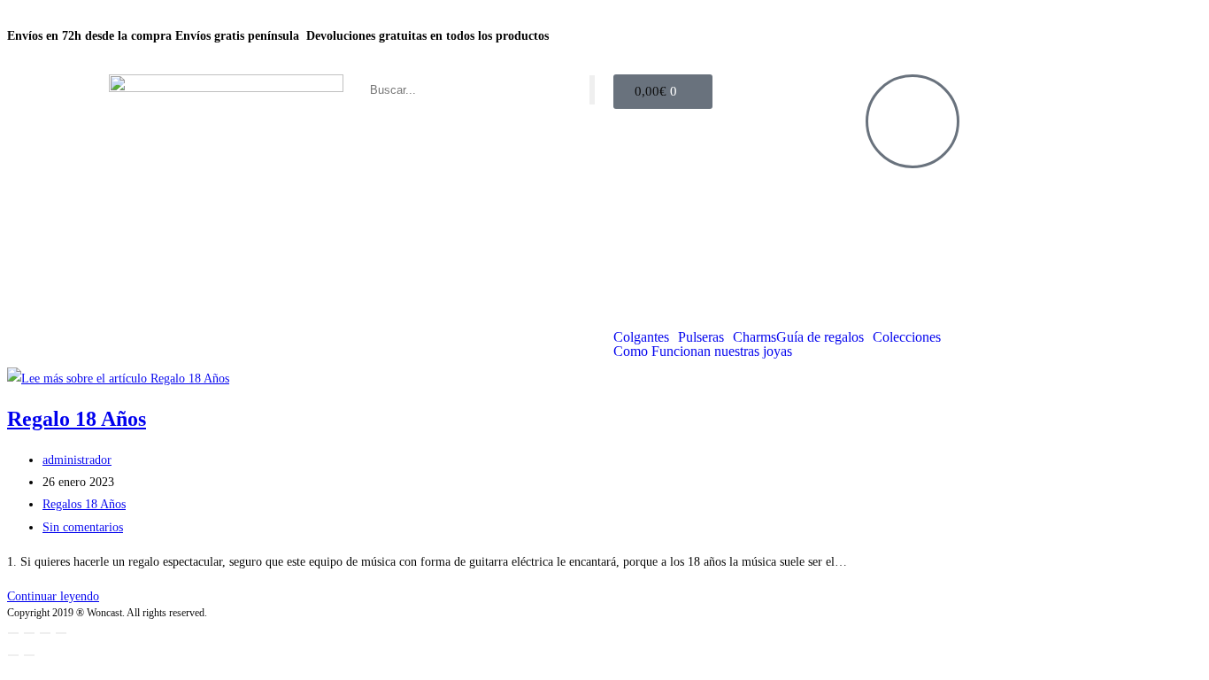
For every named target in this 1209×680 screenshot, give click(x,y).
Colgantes (641, 337)
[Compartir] (45, 633)
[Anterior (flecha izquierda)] (13, 655)
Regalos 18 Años (84, 504)
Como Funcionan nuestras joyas (702, 351)
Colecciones (907, 337)
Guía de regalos (820, 337)
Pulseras (701, 337)
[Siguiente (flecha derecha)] (29, 655)
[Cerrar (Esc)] (61, 633)
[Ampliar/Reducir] (13, 633)
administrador (77, 460)
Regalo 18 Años (76, 418)
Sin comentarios (82, 527)
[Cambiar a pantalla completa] (29, 633)
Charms (754, 337)
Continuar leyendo (53, 596)
